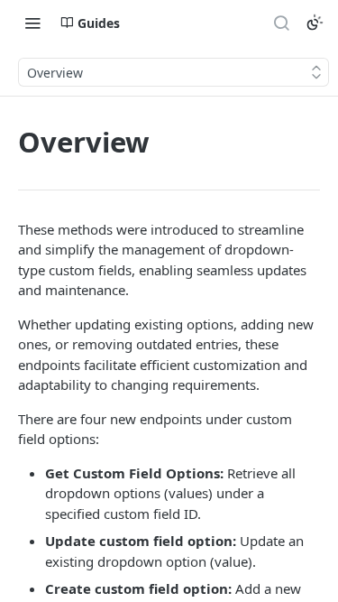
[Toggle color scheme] (314, 22)
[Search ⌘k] (281, 22)
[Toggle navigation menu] (32, 22)
